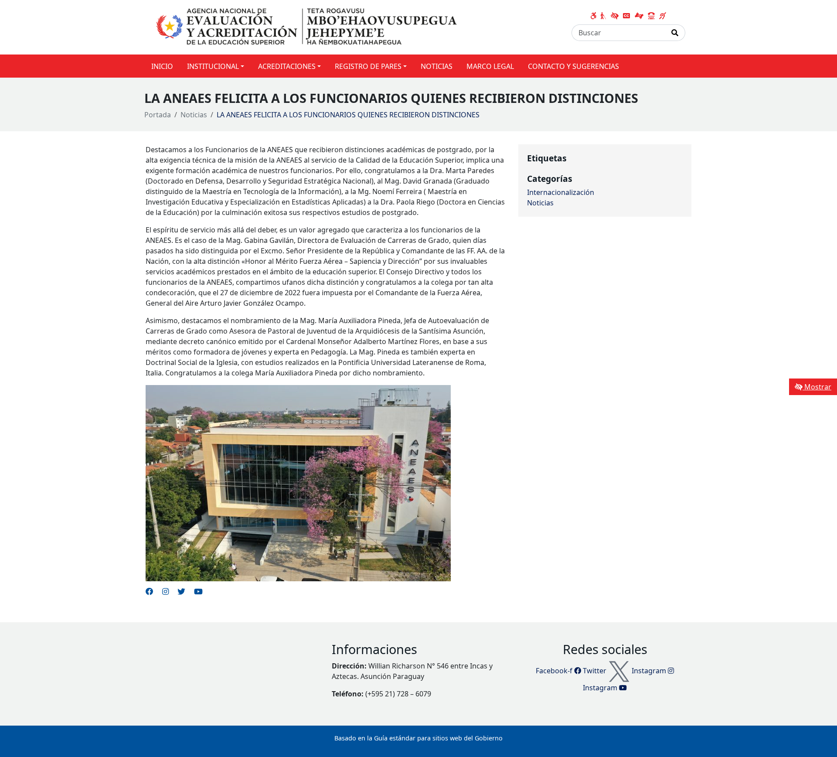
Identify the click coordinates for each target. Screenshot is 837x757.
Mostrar (817, 387)
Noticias (193, 114)
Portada (157, 114)
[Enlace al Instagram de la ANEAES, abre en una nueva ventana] (165, 591)
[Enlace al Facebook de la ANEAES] (149, 591)
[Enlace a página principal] (308, 26)
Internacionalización (560, 192)
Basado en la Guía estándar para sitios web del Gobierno (418, 738)
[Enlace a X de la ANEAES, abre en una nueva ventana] (181, 591)
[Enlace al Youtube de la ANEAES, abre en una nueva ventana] (198, 591)
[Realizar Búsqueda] (675, 32)
